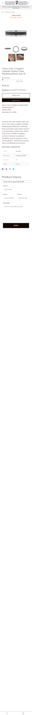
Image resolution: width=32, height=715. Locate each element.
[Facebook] (3, 169)
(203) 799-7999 (15, 7)
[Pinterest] (6, 169)
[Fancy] (10, 169)
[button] (5, 34)
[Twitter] (13, 169)
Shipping (5, 90)
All (2, 12)
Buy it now (16, 100)
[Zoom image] (16, 34)
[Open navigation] (4, 3)
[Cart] (28, 3)
